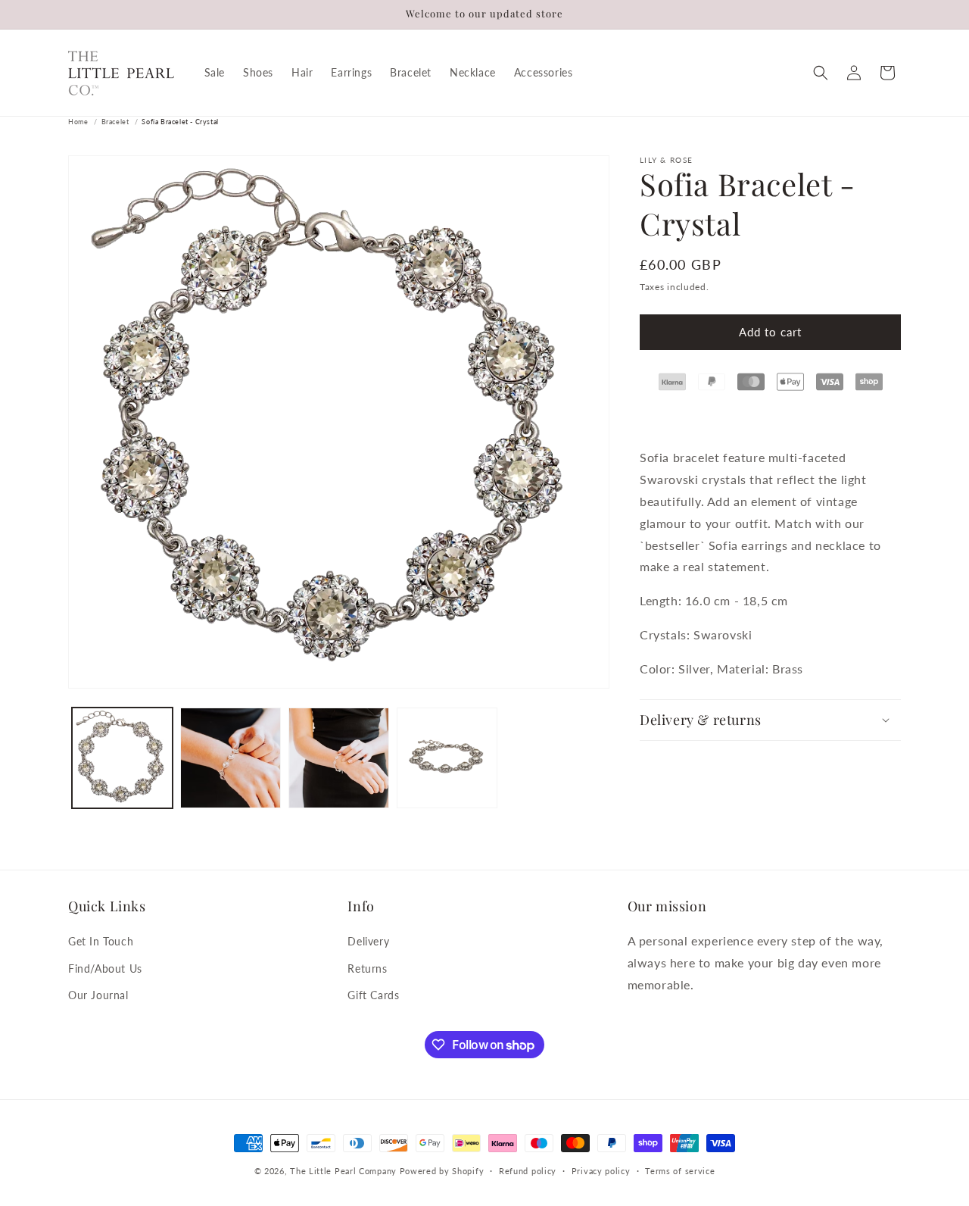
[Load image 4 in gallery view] (447, 758)
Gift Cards (373, 995)
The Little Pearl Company (343, 1171)
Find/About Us (105, 968)
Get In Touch (100, 941)
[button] (820, 72)
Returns (367, 968)
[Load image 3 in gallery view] (338, 758)
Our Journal (98, 995)
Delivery (368, 941)
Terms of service (680, 1171)
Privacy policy (601, 1171)
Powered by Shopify (442, 1171)
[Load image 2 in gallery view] (230, 758)
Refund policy (527, 1171)
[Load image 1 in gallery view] (122, 758)
